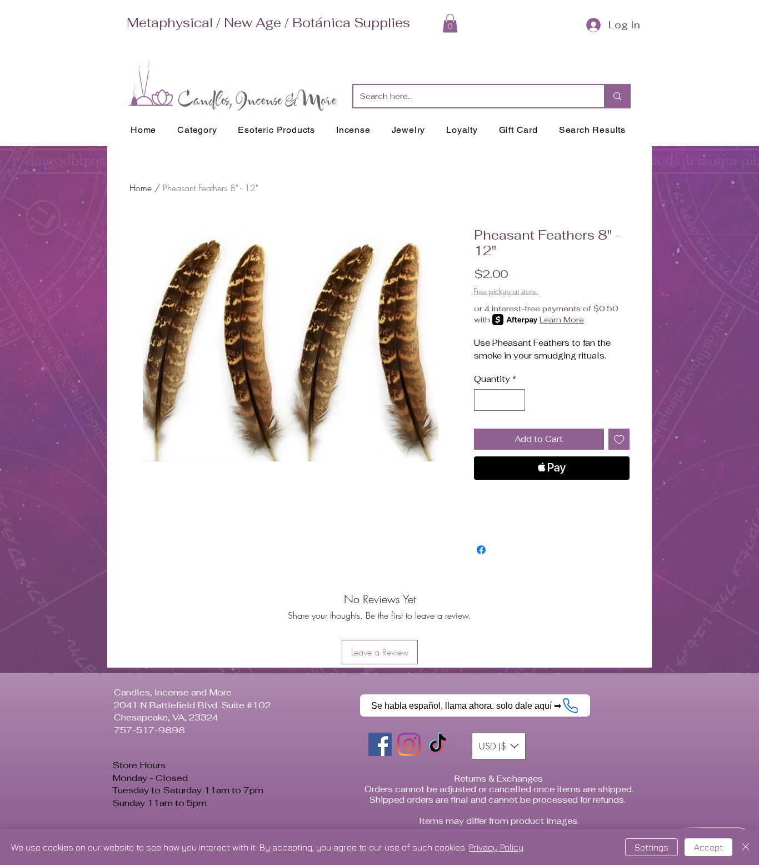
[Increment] (516, 400)
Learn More (562, 320)
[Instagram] (409, 744)
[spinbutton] (500, 400)
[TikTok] (438, 744)
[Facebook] (380, 744)
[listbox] (499, 746)
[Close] (745, 847)
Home (140, 188)
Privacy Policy (496, 847)
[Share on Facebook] (481, 549)
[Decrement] (483, 400)
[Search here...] (617, 96)
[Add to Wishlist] (619, 439)
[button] (450, 23)
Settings (651, 847)
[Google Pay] (552, 498)
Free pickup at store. (506, 291)
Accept (708, 847)
